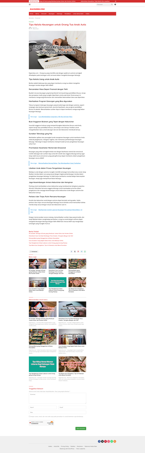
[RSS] (114, 441)
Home (31, 13)
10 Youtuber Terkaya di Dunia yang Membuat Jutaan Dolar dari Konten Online (51, 233)
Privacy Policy (65, 446)
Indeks (87, 13)
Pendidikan (68, 13)
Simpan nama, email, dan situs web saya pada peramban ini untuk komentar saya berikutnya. (56, 416)
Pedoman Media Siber (91, 446)
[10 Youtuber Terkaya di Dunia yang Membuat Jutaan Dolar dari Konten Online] (38, 264)
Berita (37, 13)
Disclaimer (80, 446)
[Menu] (30, 4)
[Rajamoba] (37, 9)
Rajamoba (34, 27)
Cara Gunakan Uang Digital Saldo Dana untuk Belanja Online (46, 240)
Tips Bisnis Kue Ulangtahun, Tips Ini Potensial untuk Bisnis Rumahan (48, 245)
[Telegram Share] (81, 251)
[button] (112, 4)
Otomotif (43, 13)
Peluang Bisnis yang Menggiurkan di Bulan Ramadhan (44, 238)
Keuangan (51, 13)
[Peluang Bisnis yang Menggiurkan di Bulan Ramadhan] (77, 264)
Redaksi (73, 446)
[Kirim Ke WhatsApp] (85, 251)
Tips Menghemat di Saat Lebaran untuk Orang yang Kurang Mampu (48, 243)
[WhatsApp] (111, 441)
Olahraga (59, 13)
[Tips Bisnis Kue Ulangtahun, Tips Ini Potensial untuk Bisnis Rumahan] (77, 282)
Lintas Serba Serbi (78, 13)
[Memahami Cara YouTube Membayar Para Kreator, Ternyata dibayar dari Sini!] (57, 264)
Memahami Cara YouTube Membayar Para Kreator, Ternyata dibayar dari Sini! (114, 1)
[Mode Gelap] (115, 4)
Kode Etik (56, 446)
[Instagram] (108, 441)
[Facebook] (99, 441)
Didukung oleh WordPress (67, 448)
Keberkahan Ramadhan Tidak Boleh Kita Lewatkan (72, 1)
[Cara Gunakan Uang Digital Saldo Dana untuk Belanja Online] (38, 282)
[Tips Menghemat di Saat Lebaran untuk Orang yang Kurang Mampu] (57, 282)
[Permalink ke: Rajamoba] (30, 28)
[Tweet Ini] (75, 251)
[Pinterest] (105, 441)
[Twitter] (102, 441)
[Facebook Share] (71, 251)
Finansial (31, 21)
